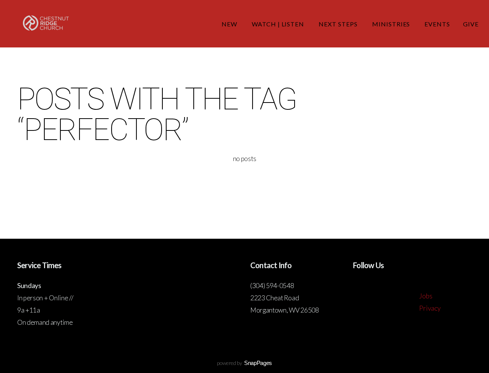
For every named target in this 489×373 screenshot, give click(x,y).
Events (437, 24)
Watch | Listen (279, 24)
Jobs (425, 296)
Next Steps (339, 24)
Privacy (429, 308)
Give (471, 24)
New (230, 24)
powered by (244, 363)
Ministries (392, 24)
